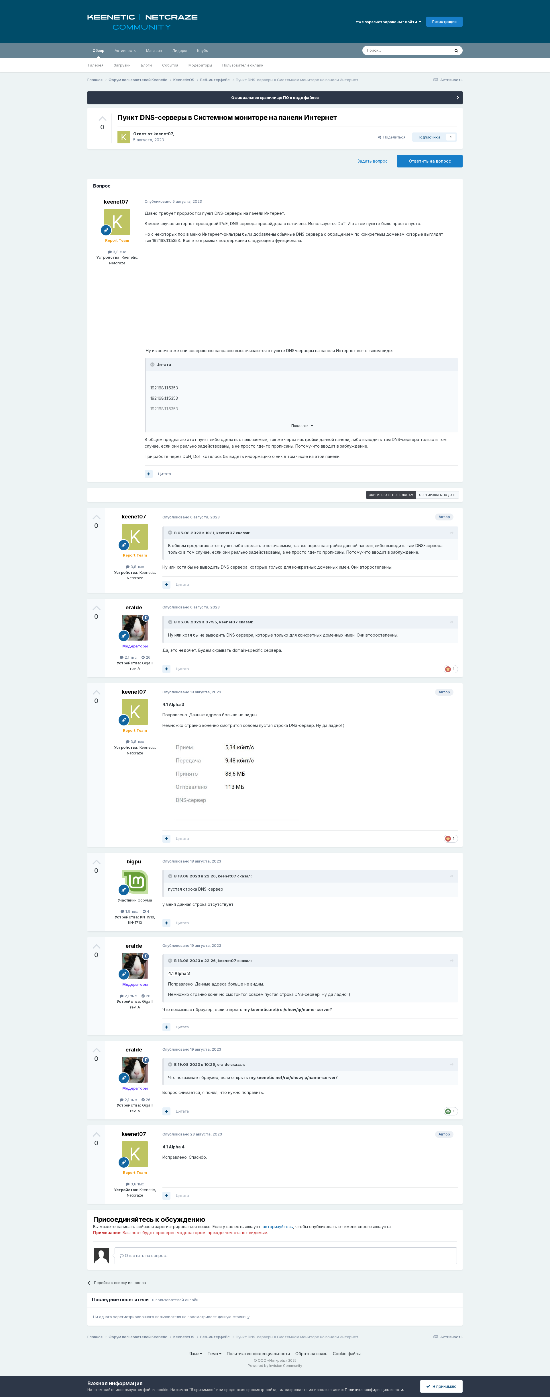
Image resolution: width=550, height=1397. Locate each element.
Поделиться (393, 137)
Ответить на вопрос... (146, 1255)
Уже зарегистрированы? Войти (387, 21)
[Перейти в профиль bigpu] (135, 882)
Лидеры (179, 50)
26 (147, 657)
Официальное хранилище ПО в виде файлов (275, 97)
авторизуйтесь (278, 1226)
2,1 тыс (130, 657)
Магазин (154, 50)
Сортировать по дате (437, 495)
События (170, 65)
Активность (125, 50)
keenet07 (163, 133)
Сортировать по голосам (391, 495)
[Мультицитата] (149, 474)
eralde (133, 607)
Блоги (146, 65)
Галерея (95, 65)
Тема (213, 1353)
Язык (194, 1353)
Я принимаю (443, 1386)
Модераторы (200, 65)
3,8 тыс (119, 251)
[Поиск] (456, 50)
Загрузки (122, 65)
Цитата (164, 473)
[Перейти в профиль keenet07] (123, 137)
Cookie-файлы (347, 1353)
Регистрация (444, 21)
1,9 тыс (131, 911)
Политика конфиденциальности (258, 1353)
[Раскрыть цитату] (153, 364)
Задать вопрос (373, 161)
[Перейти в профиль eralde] (135, 628)
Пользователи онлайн (242, 65)
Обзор (98, 50)
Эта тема (434, 50)
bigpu (134, 862)
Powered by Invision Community (275, 1365)
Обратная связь (311, 1353)
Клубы (203, 50)
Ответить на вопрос (430, 161)
